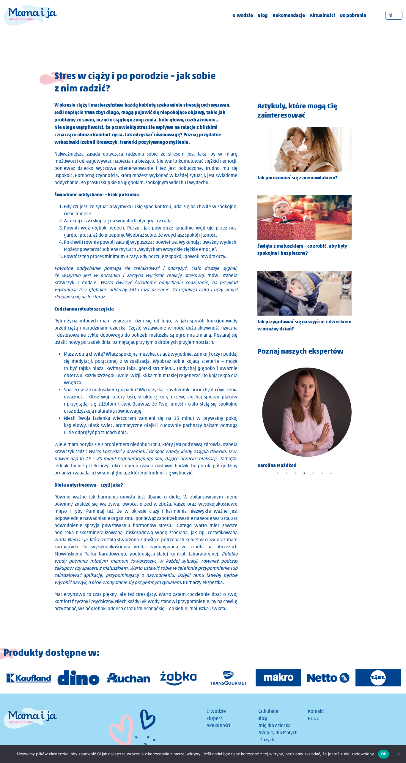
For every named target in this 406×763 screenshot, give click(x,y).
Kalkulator (268, 711)
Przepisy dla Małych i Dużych (277, 736)
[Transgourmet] (228, 677)
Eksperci (215, 718)
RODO (314, 718)
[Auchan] (128, 677)
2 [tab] (286, 473)
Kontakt (316, 711)
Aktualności (322, 15)
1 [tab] (278, 473)
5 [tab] (313, 473)
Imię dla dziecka (273, 725)
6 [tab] (322, 473)
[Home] (30, 14)
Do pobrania (353, 15)
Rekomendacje (289, 15)
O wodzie (242, 15)
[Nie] (399, 754)
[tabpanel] (304, 416)
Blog (263, 15)
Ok (383, 753)
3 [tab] (295, 473)
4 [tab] (304, 473)
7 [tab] (331, 473)
